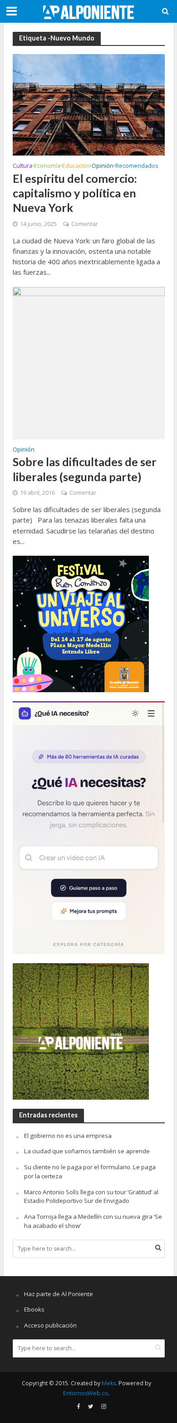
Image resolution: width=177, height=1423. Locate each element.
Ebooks (34, 1309)
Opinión (102, 166)
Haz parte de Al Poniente (58, 1294)
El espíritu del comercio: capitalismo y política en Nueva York (75, 193)
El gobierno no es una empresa (68, 1135)
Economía (47, 166)
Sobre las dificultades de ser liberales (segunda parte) (85, 469)
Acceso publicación (50, 1325)
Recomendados (136, 166)
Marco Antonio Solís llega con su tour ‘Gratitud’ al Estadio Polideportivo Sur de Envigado (91, 1196)
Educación (76, 166)
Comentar (84, 224)
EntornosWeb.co (85, 1393)
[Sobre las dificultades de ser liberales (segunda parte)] (89, 362)
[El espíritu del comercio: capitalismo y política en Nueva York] (89, 104)
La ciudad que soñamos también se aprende (87, 1151)
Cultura (22, 166)
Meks (109, 1383)
